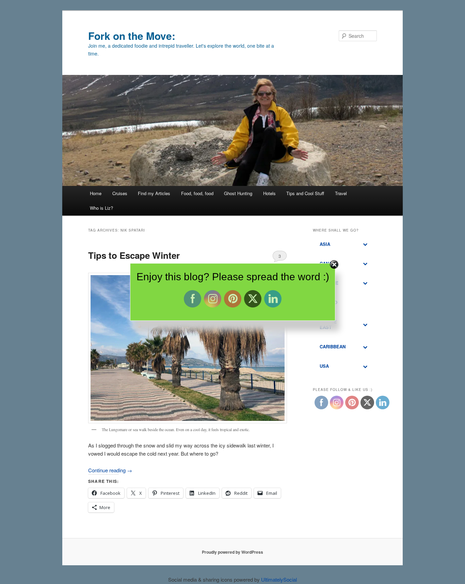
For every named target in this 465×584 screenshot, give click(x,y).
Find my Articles (154, 193)
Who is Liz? (101, 208)
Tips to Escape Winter (134, 255)
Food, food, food (197, 193)
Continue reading (110, 470)
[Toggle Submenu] (365, 244)
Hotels (269, 193)
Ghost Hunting (238, 193)
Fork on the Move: (131, 35)
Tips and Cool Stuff (305, 193)
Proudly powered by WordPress (232, 552)
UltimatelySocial (279, 579)
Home (95, 193)
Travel (341, 193)
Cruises (119, 193)
